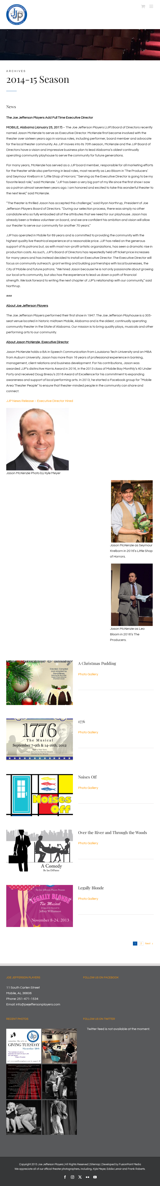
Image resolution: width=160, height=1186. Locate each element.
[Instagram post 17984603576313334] (23, 1081)
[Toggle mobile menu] (151, 6)
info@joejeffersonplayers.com (38, 1004)
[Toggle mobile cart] (143, 6)
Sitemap (95, 1164)
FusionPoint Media (130, 1164)
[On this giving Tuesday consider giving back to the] (23, 1046)
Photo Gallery (88, 674)
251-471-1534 (27, 998)
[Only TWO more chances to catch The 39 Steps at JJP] (23, 1117)
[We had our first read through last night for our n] (59, 1046)
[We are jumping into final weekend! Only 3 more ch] (59, 1117)
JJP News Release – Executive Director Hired (39, 401)
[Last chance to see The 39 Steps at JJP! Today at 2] (59, 1081)
